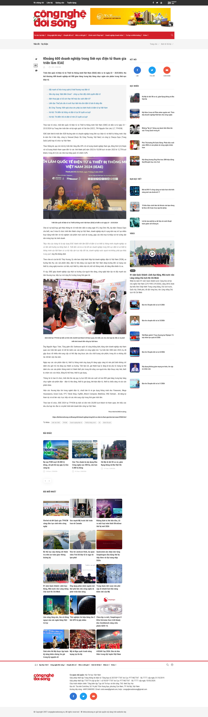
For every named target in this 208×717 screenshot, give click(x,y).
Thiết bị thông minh (90, 422)
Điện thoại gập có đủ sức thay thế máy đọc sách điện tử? (69, 99)
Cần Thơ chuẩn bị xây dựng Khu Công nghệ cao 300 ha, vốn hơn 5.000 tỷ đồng (84, 465)
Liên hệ (50, 3)
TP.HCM (65, 422)
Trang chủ (153, 44)
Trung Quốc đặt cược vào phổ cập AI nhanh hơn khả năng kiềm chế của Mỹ (108, 589)
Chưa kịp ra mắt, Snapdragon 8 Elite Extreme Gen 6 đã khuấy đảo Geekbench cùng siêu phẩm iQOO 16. (108, 621)
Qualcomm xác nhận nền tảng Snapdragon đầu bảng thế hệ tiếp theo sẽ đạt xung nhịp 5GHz (108, 556)
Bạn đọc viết (136, 179)
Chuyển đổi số (68, 35)
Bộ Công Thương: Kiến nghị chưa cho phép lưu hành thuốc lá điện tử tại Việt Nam (78, 108)
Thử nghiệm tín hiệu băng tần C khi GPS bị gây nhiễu (82, 618)
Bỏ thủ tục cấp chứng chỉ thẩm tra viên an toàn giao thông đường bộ (55, 555)
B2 (99, 422)
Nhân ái (105, 665)
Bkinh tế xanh (107, 422)
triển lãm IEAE (56, 422)
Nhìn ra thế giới (80, 35)
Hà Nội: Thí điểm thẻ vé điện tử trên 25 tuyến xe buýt (68, 117)
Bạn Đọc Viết (43, 665)
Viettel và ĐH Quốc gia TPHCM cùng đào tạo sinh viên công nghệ (55, 523)
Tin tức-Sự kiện (39, 35)
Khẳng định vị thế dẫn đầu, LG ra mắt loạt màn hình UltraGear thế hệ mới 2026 (109, 523)
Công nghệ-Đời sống (54, 35)
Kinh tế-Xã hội (166, 44)
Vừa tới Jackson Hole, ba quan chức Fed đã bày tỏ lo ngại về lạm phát (82, 555)
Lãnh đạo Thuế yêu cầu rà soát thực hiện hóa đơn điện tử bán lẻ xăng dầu (75, 103)
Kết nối (133, 59)
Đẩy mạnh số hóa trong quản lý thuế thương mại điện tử (69, 89)
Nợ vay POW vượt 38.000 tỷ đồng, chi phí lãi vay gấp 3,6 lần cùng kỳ (55, 465)
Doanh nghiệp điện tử (76, 422)
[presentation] (45, 480)
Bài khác (47, 433)
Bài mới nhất (49, 491)
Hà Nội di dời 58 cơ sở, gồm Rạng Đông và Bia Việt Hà (112, 463)
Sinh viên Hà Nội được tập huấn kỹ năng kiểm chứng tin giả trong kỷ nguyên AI (55, 654)
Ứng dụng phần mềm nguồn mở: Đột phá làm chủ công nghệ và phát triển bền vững (82, 589)
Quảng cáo (59, 3)
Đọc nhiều (134, 86)
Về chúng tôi (39, 3)
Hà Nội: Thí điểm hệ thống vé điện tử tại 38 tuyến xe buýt (70, 112)
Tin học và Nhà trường (133, 35)
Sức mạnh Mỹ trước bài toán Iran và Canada (81, 522)
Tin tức (132, 270)
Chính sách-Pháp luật (95, 35)
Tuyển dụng (71, 3)
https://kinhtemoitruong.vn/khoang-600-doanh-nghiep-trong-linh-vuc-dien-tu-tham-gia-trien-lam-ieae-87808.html (89, 417)
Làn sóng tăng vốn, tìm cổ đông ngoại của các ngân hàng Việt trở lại (56, 620)
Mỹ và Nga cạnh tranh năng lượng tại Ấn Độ (81, 652)
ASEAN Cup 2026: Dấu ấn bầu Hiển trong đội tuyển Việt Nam (108, 652)
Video (145, 35)
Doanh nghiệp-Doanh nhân (114, 35)
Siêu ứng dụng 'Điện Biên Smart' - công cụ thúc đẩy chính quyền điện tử (75, 94)
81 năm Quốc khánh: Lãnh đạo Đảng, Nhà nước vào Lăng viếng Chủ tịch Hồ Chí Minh (55, 589)
